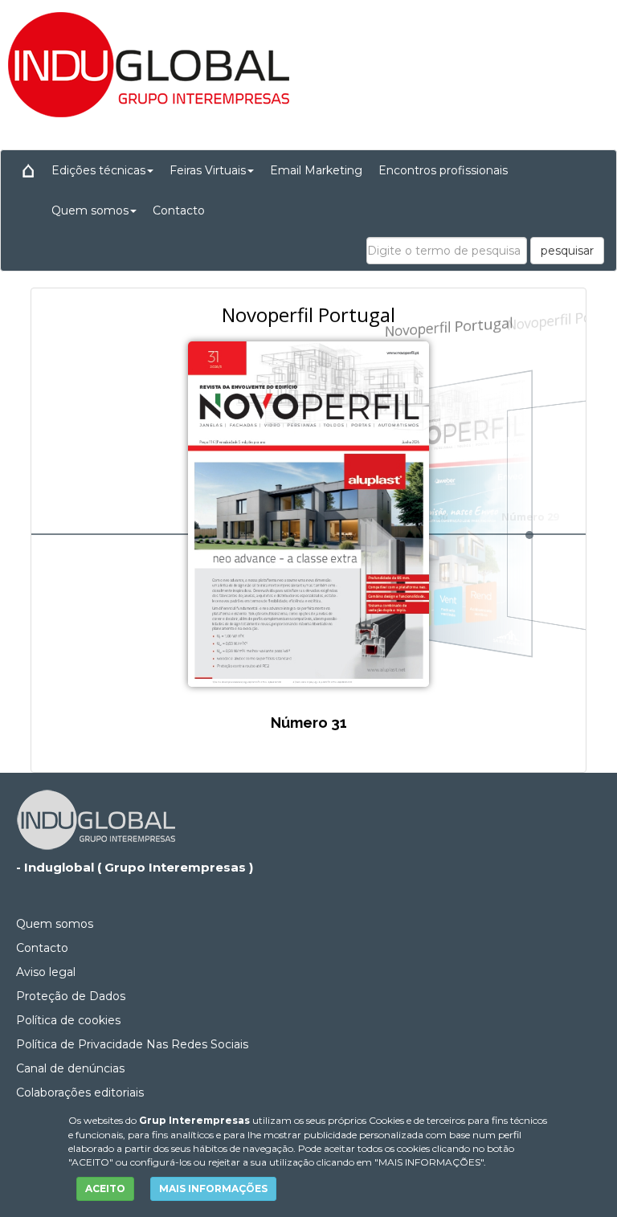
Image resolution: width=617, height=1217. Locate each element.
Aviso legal (46, 972)
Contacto (179, 210)
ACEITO (105, 1188)
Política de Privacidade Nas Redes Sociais (132, 1044)
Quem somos (90, 210)
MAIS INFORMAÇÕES (213, 1188)
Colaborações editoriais (80, 1092)
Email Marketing (316, 170)
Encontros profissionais (443, 170)
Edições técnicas (98, 170)
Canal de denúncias (70, 1068)
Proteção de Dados (70, 996)
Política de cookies (68, 1020)
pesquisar (567, 250)
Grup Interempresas (194, 1120)
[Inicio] (28, 170)
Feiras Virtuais (208, 170)
